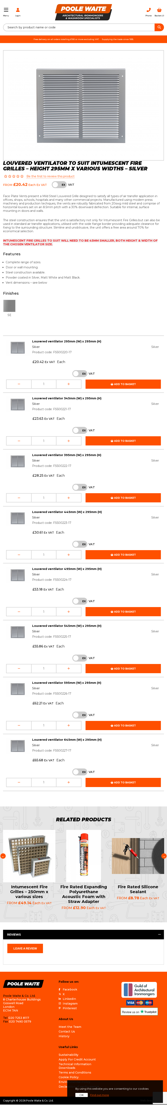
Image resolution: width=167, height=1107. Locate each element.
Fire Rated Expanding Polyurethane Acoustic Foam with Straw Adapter (83, 894)
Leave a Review (25, 948)
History (64, 1036)
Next (164, 856)
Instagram (70, 1003)
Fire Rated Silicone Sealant (138, 889)
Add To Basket (124, 384)
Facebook (70, 989)
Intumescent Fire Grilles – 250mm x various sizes (29, 891)
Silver (36, 347)
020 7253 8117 (18, 1018)
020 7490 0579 (20, 1021)
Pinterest (70, 1008)
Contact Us (67, 1031)
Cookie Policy (69, 1077)
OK (81, 1095)
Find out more (99, 1095)
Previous (3, 856)
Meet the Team (70, 1027)
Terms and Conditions (75, 1072)
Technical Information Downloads (75, 1066)
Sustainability (68, 1055)
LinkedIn (69, 999)
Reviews (14, 934)
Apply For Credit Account (77, 1059)
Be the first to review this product (50, 176)
